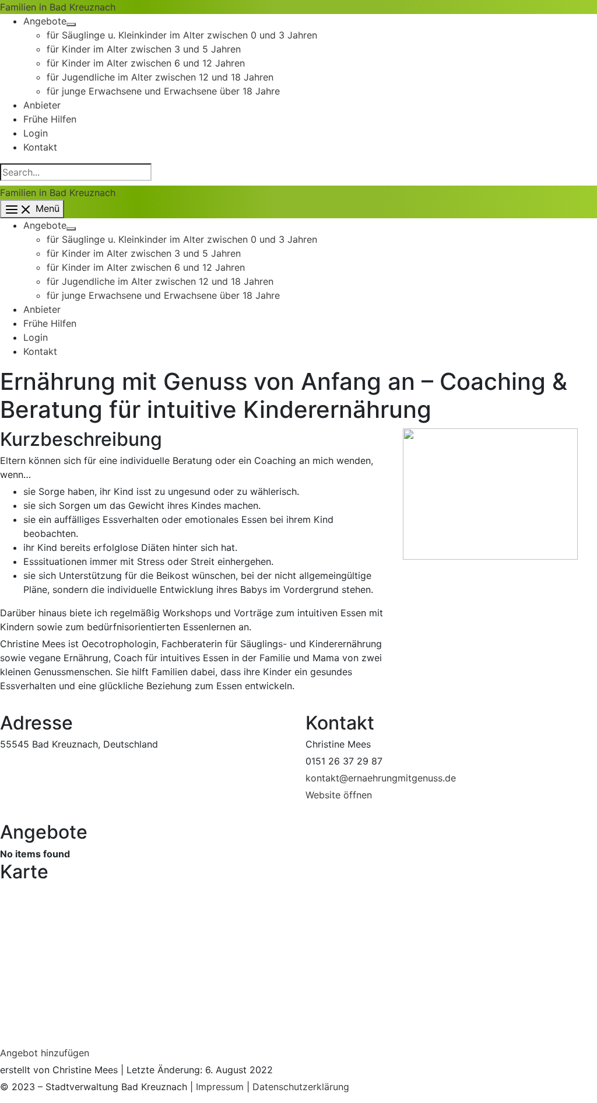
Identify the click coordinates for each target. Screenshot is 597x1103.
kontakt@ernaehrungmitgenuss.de (380, 778)
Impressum (220, 1086)
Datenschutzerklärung (300, 1086)
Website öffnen (338, 795)
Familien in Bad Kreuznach (57, 7)
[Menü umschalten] (71, 24)
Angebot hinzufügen (44, 1053)
